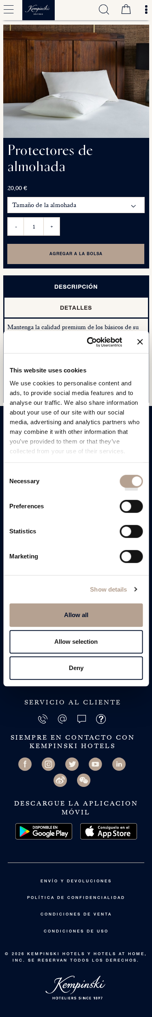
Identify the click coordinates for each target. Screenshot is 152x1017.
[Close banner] (140, 342)
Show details (108, 589)
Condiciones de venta (76, 915)
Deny (76, 667)
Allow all (76, 614)
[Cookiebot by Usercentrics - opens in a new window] (90, 342)
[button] (82, 718)
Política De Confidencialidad (76, 898)
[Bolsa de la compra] (126, 10)
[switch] (131, 509)
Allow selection (76, 641)
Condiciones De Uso (76, 932)
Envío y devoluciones (76, 882)
